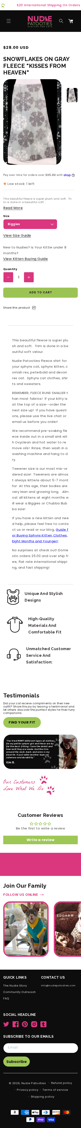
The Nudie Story (15, 986)
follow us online (20, 883)
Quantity (10, 269)
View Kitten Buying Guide (25, 258)
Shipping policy (43, 1097)
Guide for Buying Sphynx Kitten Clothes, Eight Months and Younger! (40, 535)
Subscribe (16, 1061)
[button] (8, 21)
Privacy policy (27, 1090)
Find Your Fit (22, 722)
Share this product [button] (16, 307)
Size (6, 216)
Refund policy (61, 1083)
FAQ (6, 998)
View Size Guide (17, 235)
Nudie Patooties (33, 1083)
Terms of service (55, 1090)
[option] (72, 95)
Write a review (40, 828)
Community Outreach (19, 992)
